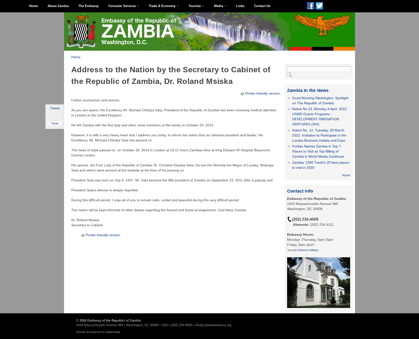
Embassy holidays (307, 250)
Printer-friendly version (262, 93)
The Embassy (88, 6)
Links (240, 6)
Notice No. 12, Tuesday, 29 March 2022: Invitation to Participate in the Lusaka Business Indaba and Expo (319, 135)
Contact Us (262, 6)
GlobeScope (113, 332)
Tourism (195, 6)
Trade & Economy (163, 6)
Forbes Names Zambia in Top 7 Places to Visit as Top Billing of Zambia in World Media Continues (318, 151)
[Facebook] (310, 7)
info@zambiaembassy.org (213, 325)
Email (55, 123)
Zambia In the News (308, 90)
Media (219, 6)
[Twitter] (319, 7)
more (346, 175)
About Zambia (58, 6)
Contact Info (300, 191)
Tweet (54, 108)
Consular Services (122, 6)
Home (33, 6)
